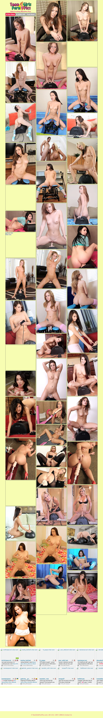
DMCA (62, 715)
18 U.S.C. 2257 (53, 715)
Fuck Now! (31, 14)
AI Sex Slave (10, 14)
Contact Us (68, 715)
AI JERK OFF (20, 14)
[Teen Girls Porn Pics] (20, 6)
